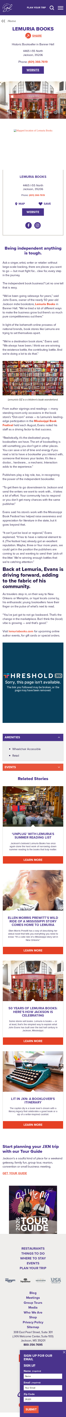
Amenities (12, 737)
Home (12, 21)
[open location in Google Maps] (33, 130)
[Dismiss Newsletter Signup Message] (64, 1352)
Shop (33, 1317)
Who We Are (33, 1312)
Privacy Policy (33, 1322)
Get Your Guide (15, 1173)
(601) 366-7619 (37, 62)
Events (10, 767)
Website (33, 70)
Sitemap (33, 1327)
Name (27, 1371)
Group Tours (33, 1302)
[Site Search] (52, 7)
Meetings (33, 1297)
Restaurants (33, 1248)
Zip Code (29, 1394)
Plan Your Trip (36, 7)
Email (27, 1382)
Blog (33, 1292)
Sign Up (29, 1365)
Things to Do (33, 1253)
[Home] (7, 7)
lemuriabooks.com (21, 631)
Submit (31, 1409)
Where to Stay (33, 1258)
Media (32, 1307)
